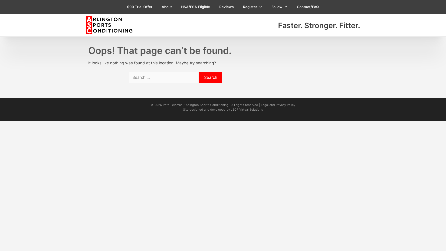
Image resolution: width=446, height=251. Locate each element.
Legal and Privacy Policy (278, 105)
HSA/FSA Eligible (195, 7)
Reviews (226, 7)
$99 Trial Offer (139, 7)
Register (250, 7)
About (167, 7)
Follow (277, 7)
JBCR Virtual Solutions (247, 109)
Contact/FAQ (308, 7)
